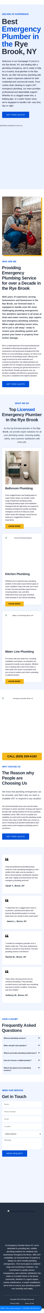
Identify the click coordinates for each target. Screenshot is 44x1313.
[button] (22, 1038)
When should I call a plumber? (15, 1045)
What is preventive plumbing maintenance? (20, 1053)
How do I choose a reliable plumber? (18, 1060)
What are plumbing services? (15, 1038)
